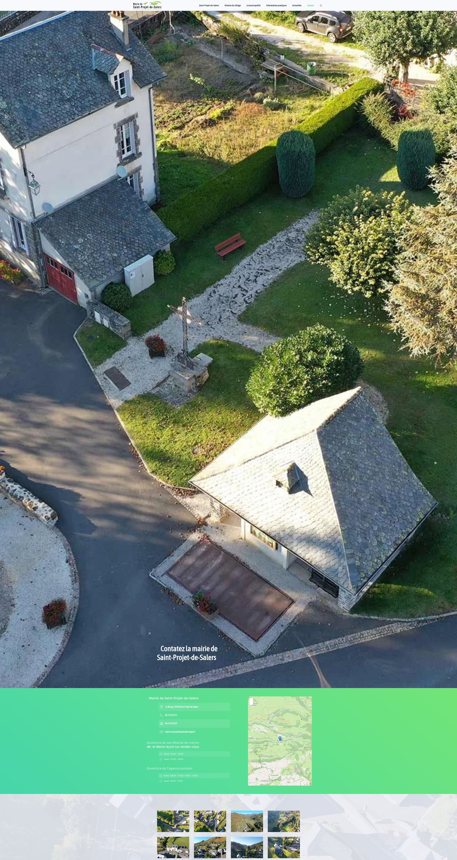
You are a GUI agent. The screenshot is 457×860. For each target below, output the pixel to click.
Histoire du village (233, 5)
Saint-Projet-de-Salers (209, 5)
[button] (279, 738)
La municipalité (254, 5)
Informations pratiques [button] (276, 5)
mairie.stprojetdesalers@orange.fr (180, 731)
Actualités (296, 5)
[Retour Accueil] (147, 5)
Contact (310, 5)
